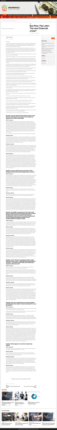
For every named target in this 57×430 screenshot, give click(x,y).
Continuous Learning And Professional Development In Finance (20, 403)
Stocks (23, 17)
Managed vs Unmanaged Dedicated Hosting (47, 48)
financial (11, 383)
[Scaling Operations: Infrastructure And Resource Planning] (34, 396)
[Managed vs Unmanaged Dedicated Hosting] (35, 416)
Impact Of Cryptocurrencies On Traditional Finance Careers (14, 15)
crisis (9, 383)
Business (5, 17)
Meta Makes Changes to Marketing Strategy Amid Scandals (13, 386)
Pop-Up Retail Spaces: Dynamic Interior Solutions (48, 15)
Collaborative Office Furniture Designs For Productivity (32, 15)
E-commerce (10, 17)
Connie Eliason (32, 33)
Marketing (19, 17)
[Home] (1, 17)
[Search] (49, 17)
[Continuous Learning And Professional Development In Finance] (21, 396)
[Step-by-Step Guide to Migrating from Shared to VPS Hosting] (21, 416)
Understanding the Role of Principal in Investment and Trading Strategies (8, 403)
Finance (14, 17)
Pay (13, 383)
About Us (36, 17)
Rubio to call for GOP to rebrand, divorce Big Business (30, 386)
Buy (7, 383)
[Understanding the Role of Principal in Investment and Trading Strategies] (8, 396)
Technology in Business (29, 17)
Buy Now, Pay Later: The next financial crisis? (21, 378)
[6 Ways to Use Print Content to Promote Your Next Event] (8, 416)
